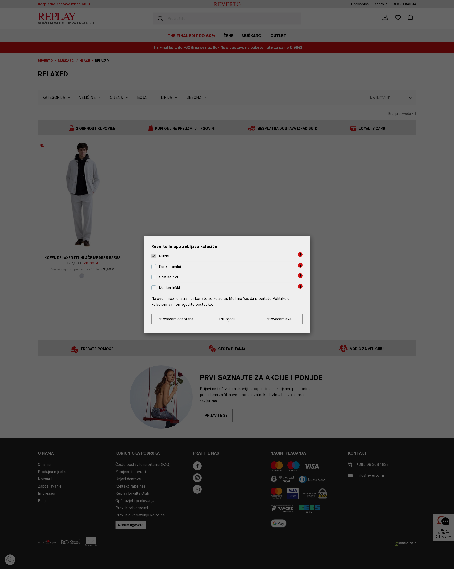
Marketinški (169, 287)
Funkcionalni (170, 266)
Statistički (168, 277)
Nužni (164, 256)
